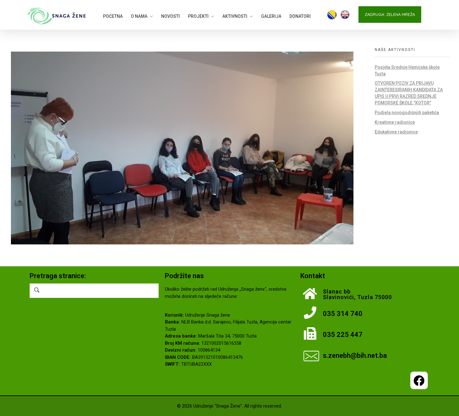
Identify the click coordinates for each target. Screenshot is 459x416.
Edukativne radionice (396, 131)
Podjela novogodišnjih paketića (407, 112)
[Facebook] (419, 380)
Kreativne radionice (395, 122)
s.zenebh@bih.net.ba (355, 355)
